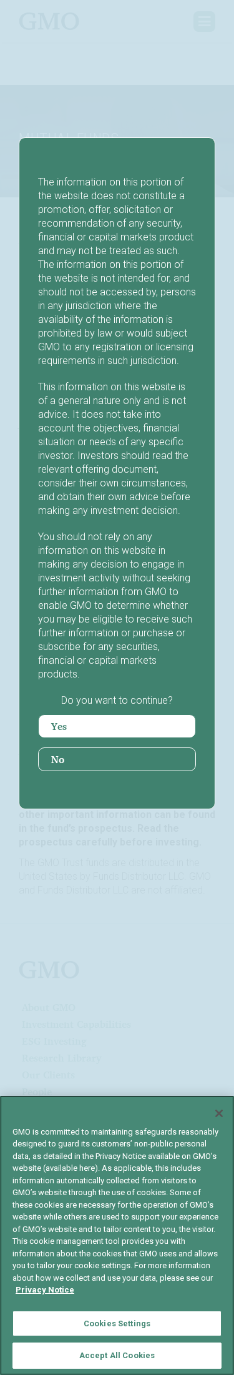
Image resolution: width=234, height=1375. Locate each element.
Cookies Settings (117, 1323)
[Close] (219, 1113)
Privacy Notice (45, 1289)
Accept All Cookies (117, 1355)
